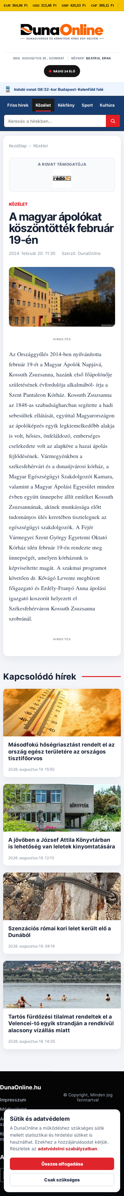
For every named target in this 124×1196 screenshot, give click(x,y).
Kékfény (66, 105)
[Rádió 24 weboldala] (62, 178)
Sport (87, 105)
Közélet (43, 105)
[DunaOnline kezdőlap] (62, 32)
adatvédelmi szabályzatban (67, 1148)
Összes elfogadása (62, 1163)
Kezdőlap (18, 145)
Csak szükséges (62, 1179)
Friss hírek (18, 105)
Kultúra (107, 105)
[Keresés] (113, 121)
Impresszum (13, 1099)
